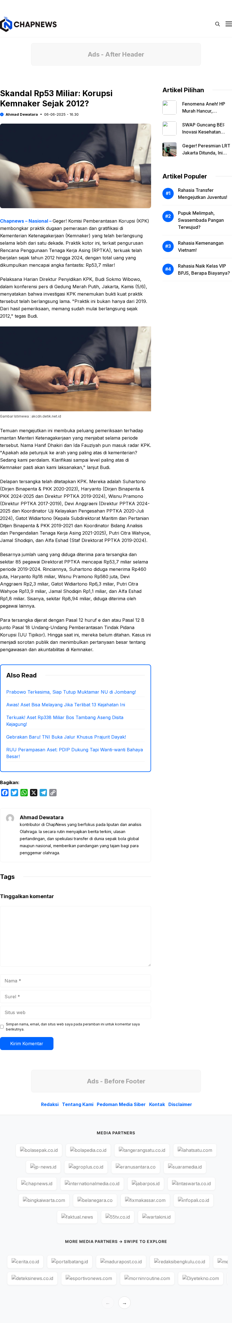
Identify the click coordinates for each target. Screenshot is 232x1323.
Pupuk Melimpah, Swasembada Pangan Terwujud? (201, 220)
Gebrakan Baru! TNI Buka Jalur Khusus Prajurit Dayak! (66, 737)
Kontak (185, 5)
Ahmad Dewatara (22, 114)
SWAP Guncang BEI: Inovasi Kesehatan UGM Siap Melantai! (203, 132)
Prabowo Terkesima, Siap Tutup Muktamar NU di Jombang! (71, 692)
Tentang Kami (105, 5)
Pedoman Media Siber (148, 5)
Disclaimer (211, 5)
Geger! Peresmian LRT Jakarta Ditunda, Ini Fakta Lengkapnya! (206, 153)
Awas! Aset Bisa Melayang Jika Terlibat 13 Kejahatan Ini (65, 704)
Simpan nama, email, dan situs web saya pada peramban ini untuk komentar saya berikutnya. (73, 1026)
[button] (217, 24)
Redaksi (75, 5)
